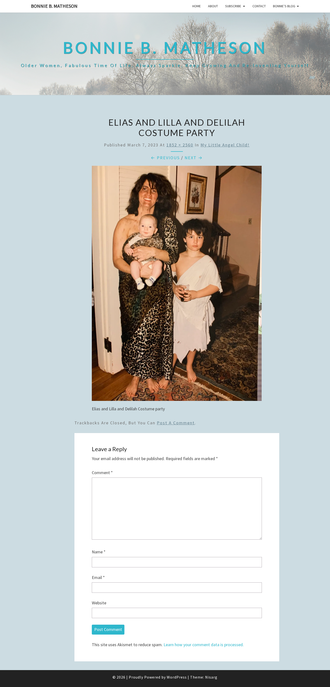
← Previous (165, 157)
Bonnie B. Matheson (54, 6)
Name (99, 552)
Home (196, 6)
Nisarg (211, 677)
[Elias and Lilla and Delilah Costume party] (177, 285)
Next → (194, 157)
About (213, 6)
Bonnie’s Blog (284, 6)
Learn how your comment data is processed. (204, 644)
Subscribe (233, 6)
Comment (102, 472)
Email (98, 577)
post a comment (176, 423)
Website (99, 603)
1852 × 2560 (179, 145)
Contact (259, 6)
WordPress (177, 677)
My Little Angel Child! (225, 145)
